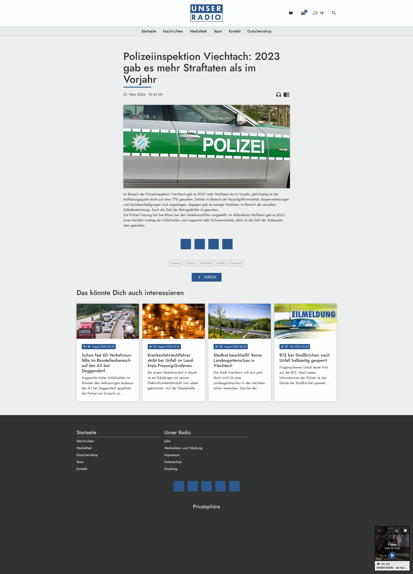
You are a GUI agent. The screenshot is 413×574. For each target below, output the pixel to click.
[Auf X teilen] (199, 244)
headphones (279, 94)
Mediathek (198, 31)
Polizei (190, 263)
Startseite (149, 31)
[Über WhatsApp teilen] (213, 244)
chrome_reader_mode (286, 94)
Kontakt (234, 31)
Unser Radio (177, 432)
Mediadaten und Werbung (183, 447)
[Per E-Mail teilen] (227, 244)
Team (218, 31)
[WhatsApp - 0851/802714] (115, 13)
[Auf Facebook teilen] (186, 244)
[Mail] (81, 13)
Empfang (170, 468)
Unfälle (220, 263)
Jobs (167, 441)
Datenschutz (173, 461)
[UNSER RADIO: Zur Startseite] (206, 13)
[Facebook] (89, 13)
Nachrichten (173, 31)
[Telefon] (107, 13)
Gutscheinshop (259, 31)
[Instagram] (98, 13)
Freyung (176, 263)
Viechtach (236, 263)
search (333, 13)
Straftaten (205, 263)
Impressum (172, 454)
